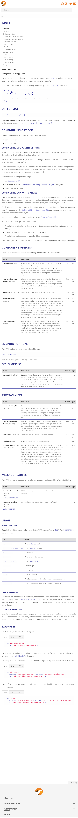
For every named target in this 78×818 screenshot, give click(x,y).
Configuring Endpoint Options (13, 39)
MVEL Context (8, 57)
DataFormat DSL (42, 210)
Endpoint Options (8, 44)
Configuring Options (9, 34)
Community (10, 808)
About (7, 814)
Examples (6, 65)
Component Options (9, 42)
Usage (5, 54)
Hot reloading (8, 60)
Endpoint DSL (27, 210)
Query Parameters (10, 49)
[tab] (5, 637)
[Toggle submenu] (2, 16)
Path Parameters (9, 47)
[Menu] (74, 10)
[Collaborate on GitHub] (62, 3)
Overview (9, 798)
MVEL (53, 78)
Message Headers (8, 52)
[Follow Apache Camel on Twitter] (71, 3)
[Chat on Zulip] (66, 3)
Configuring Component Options (14, 37)
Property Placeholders (49, 217)
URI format (6, 31)
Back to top (72, 782)
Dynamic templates (10, 62)
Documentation (12, 803)
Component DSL (14, 181)
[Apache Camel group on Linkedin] (75, 3)
